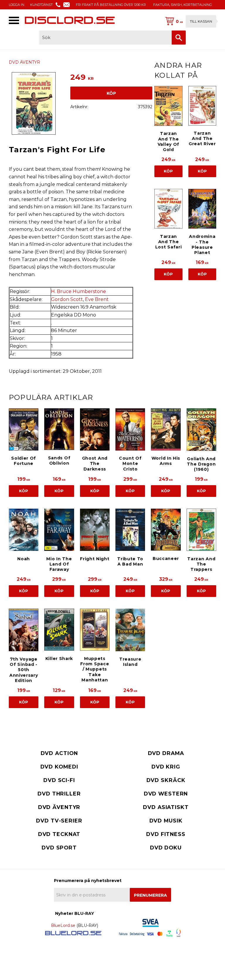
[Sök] (179, 38)
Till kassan (201, 21)
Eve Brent (97, 299)
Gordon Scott (67, 299)
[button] (14, 20)
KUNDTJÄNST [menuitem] (41, 5)
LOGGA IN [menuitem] (16, 5)
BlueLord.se (63, 925)
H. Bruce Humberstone (78, 291)
